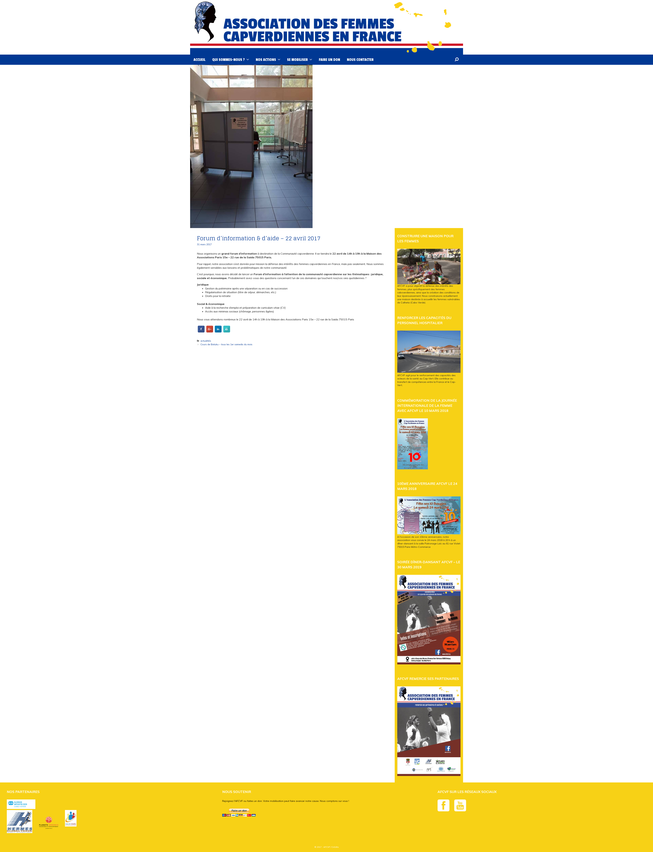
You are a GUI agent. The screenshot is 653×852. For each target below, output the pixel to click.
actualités (205, 340)
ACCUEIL (199, 59)
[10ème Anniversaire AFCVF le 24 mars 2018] (428, 533)
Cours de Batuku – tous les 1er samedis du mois (226, 344)
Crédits (335, 847)
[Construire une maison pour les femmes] (428, 266)
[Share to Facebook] (201, 331)
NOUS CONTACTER (360, 59)
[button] (248, 60)
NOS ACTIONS (266, 59)
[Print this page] (226, 331)
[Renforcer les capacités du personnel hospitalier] (428, 371)
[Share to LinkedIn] (218, 331)
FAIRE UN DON (329, 59)
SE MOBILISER (297, 59)
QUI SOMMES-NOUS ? (228, 59)
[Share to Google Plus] (209, 331)
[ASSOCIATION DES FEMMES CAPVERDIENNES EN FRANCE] (326, 27)
